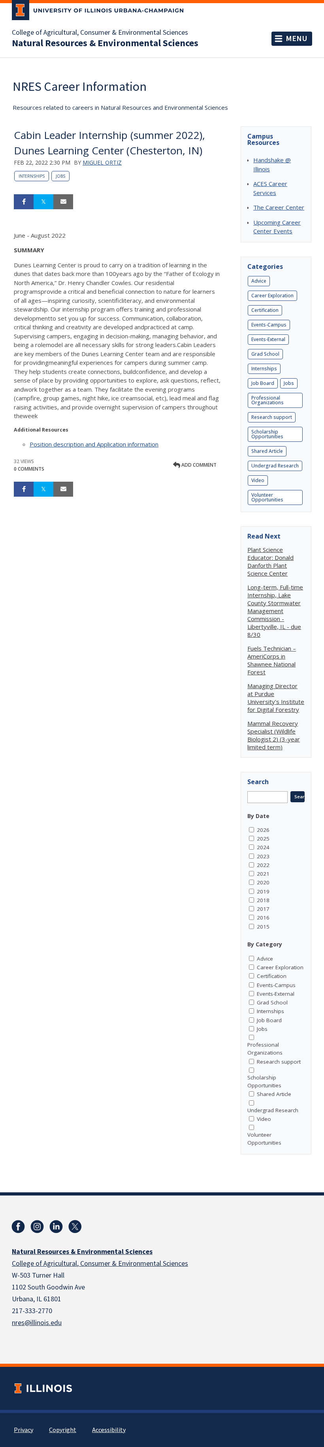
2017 (263, 908)
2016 (263, 917)
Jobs (60, 176)
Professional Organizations (267, 400)
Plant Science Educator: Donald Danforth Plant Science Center (270, 561)
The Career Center (278, 207)
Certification (265, 310)
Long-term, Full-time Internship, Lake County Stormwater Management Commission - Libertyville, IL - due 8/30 (275, 610)
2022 (263, 865)
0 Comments (29, 468)
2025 (263, 838)
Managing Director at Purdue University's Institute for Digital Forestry (275, 697)
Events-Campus (268, 324)
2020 (263, 882)
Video (257, 480)
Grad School (265, 354)
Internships (32, 176)
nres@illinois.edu (37, 1323)
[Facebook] (18, 1226)
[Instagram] (37, 1226)
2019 (263, 891)
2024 (263, 847)
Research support (271, 417)
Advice (258, 281)
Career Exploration (272, 295)
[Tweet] (43, 201)
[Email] (63, 201)
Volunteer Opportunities (267, 497)
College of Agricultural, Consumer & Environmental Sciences (100, 33)
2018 (263, 900)
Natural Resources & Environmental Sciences (105, 43)
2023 (263, 856)
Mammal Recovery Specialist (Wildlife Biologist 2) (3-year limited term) (273, 735)
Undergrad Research (275, 465)
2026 (263, 829)
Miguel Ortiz (102, 162)
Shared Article (267, 451)
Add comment (198, 465)
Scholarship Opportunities (267, 434)
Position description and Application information (94, 444)
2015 (263, 926)
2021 (263, 873)
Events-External (268, 339)
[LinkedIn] (56, 1226)
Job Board (262, 383)
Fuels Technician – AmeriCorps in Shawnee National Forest (271, 660)
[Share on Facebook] (24, 201)
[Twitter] (75, 1226)
